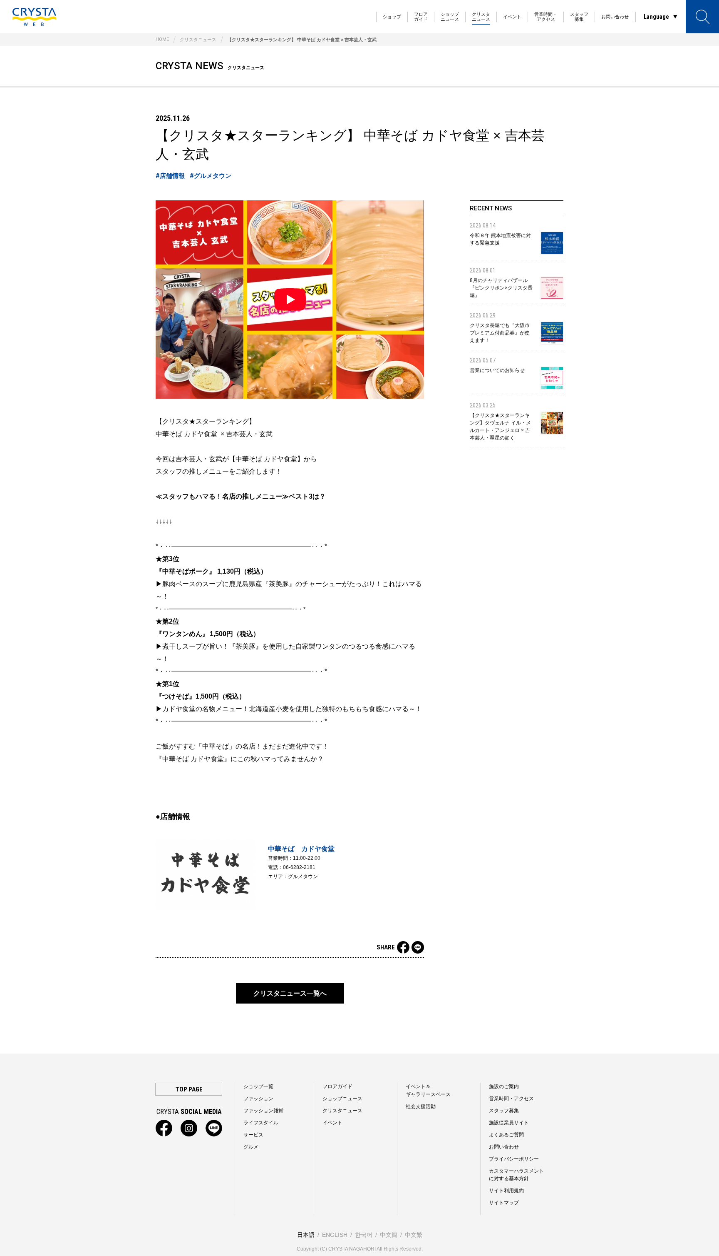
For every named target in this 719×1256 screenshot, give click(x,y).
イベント (512, 16)
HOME (162, 39)
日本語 (306, 1234)
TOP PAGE (189, 1089)
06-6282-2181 (299, 867)
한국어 (363, 1234)
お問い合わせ (615, 16)
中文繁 (413, 1234)
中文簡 (388, 1234)
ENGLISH (334, 1234)
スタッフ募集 (579, 17)
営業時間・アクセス (545, 17)
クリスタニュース (481, 17)
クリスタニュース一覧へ (290, 993)
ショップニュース (450, 17)
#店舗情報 (170, 176)
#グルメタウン (210, 176)
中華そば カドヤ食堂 (301, 848)
